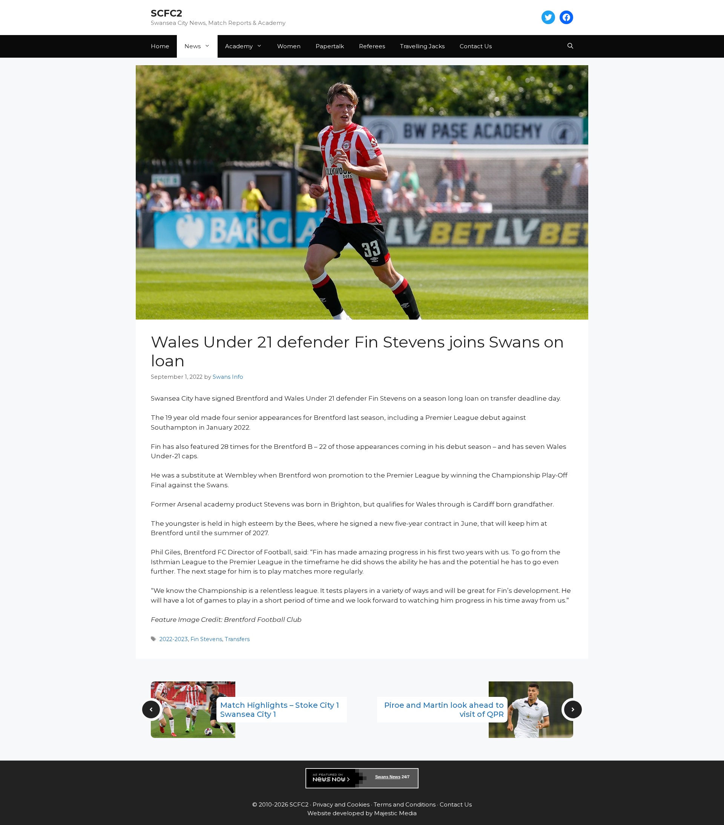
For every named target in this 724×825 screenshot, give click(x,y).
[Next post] (572, 709)
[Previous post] (151, 709)
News (192, 46)
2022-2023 (174, 639)
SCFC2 (166, 13)
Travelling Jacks (422, 46)
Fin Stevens (206, 639)
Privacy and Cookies (341, 804)
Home (160, 46)
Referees (372, 46)
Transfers (237, 639)
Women (289, 46)
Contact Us (476, 46)
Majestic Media (395, 813)
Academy (239, 46)
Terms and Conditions (405, 804)
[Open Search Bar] (570, 46)
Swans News (387, 776)
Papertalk (330, 46)
